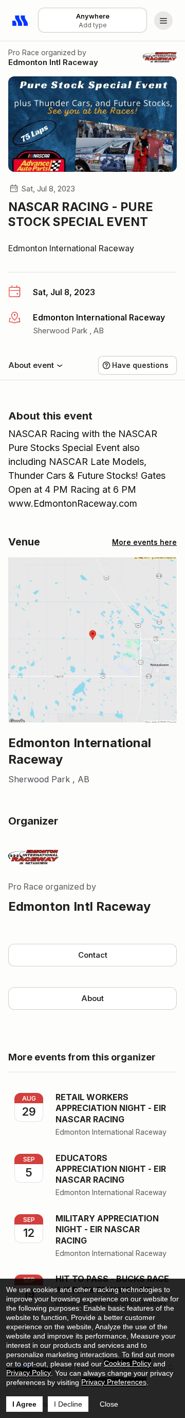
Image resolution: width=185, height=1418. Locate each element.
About (92, 998)
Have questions (140, 365)
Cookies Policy (127, 1363)
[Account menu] (163, 20)
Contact (92, 955)
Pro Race (23, 52)
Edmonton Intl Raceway (53, 62)
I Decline (68, 1404)
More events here (144, 542)
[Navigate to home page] (20, 20)
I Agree (24, 1404)
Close (109, 1404)
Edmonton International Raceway (71, 248)
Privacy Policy (28, 1372)
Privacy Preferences (113, 1382)
